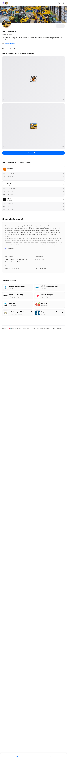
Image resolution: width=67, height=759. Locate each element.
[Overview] (17, 756)
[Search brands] (59, 3)
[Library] (50, 756)
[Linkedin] (3, 48)
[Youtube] (14, 48)
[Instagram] (10, 48)
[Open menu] (63, 3)
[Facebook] (7, 48)
